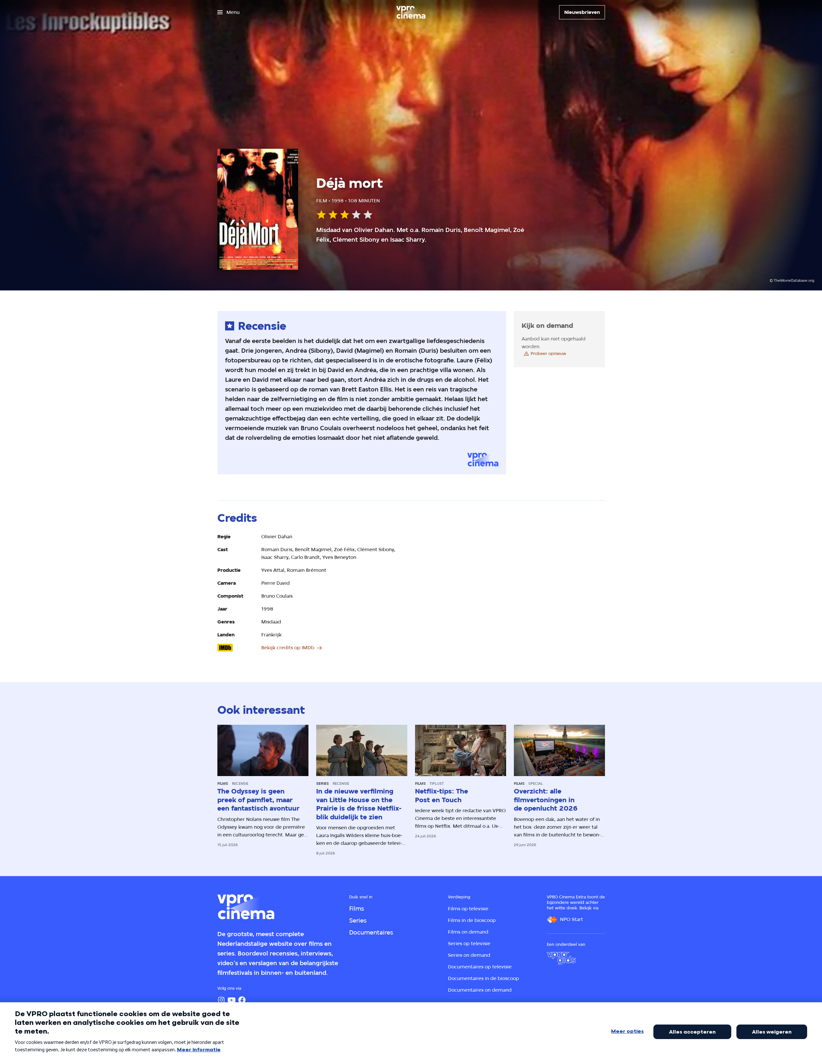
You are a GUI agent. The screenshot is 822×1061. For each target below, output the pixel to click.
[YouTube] (231, 1000)
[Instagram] (221, 1000)
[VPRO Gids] (561, 958)
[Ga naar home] (410, 12)
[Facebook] (242, 1000)
